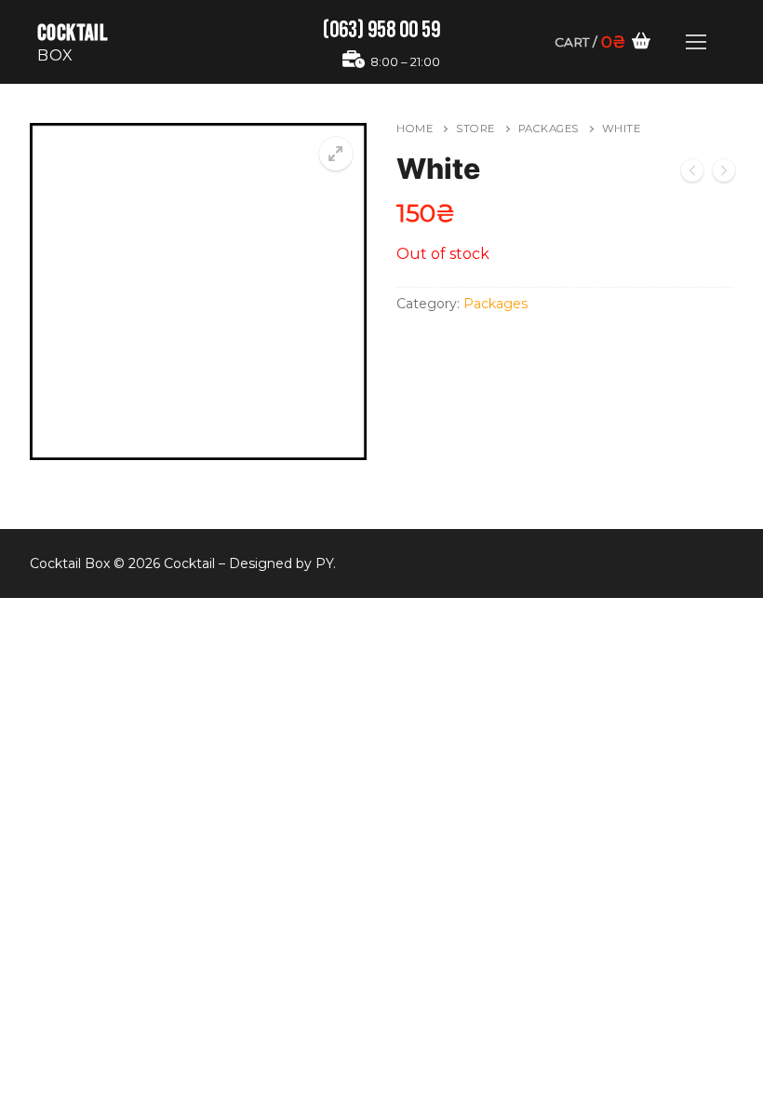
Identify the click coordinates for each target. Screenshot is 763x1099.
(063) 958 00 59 (381, 30)
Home (414, 128)
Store (475, 128)
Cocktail (72, 33)
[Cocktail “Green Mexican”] (692, 174)
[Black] (724, 174)
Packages (548, 128)
